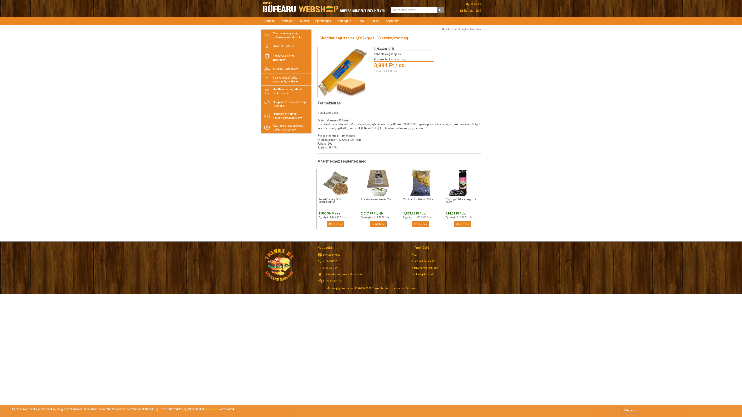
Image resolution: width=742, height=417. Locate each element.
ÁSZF (415, 254)
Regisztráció (472, 11)
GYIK (360, 21)
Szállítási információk (424, 261)
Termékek (287, 21)
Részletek (335, 224)
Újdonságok (323, 21)
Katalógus (344, 21)
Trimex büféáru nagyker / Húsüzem (279, 264)
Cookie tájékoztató (422, 274)
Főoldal (269, 21)
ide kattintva (212, 409)
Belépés (475, 4)
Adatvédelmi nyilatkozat (425, 267)
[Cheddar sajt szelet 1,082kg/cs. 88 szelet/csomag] (343, 72)
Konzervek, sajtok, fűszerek (464, 29)
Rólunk (375, 21)
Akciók (304, 21)
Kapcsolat (392, 21)
